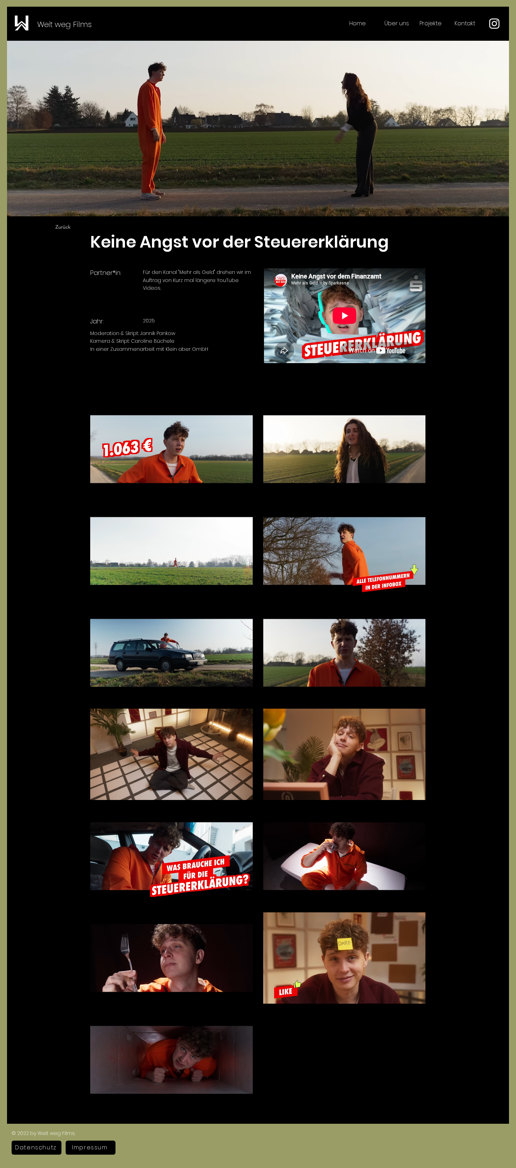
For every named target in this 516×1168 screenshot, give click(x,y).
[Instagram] (494, 23)
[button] (431, 23)
